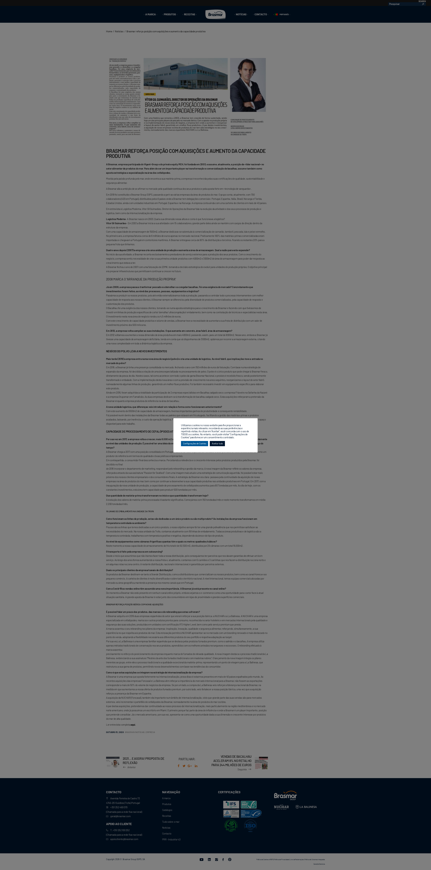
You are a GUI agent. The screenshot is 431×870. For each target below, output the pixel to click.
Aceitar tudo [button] (217, 443)
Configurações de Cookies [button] (194, 443)
